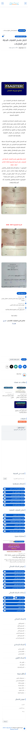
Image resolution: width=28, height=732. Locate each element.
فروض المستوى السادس (14, 587)
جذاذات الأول (20, 597)
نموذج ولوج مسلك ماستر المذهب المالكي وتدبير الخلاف (13, 299)
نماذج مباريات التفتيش (14, 528)
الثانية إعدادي (21, 653)
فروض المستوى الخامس (14, 581)
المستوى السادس (20, 638)
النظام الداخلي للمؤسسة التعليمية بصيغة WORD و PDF (9, 30)
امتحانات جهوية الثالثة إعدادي (14, 495)
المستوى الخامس (20, 633)
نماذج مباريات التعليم (14, 524)
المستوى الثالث (20, 628)
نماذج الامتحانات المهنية (14, 515)
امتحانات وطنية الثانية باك (14, 505)
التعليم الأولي (21, 623)
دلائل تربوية (21, 688)
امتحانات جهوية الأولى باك (14, 492)
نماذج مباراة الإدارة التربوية (14, 518)
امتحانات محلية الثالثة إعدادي (14, 498)
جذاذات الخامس (14, 604)
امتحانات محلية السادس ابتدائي (14, 501)
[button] (20, 366)
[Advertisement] (14, 18)
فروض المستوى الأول (14, 571)
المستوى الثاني (21, 630)
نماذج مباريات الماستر (20, 36)
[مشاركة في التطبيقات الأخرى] (7, 366)
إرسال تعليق (21, 427)
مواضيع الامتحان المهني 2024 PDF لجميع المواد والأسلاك (15, 556)
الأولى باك (22, 662)
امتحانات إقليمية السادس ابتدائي (14, 488)
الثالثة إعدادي (21, 651)
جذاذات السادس (14, 610)
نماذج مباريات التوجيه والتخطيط (14, 531)
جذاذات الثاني (14, 601)
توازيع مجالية (21, 683)
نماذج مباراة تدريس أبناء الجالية (14, 521)
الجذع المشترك (20, 667)
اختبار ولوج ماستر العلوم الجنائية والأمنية (15, 309)
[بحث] (2, 3)
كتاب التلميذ (21, 690)
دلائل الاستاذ (21, 685)
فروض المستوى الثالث (14, 574)
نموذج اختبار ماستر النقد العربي (17, 305)
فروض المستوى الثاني (14, 578)
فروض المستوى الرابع (14, 584)
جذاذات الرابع (14, 607)
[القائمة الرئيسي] (25, 3)
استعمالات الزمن (20, 678)
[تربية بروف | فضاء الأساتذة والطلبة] (14, 3)
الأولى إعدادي (21, 649)
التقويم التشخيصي (20, 680)
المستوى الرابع (21, 635)
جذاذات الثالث (8, 597)
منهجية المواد (21, 692)
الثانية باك (22, 664)
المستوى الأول (20, 625)
